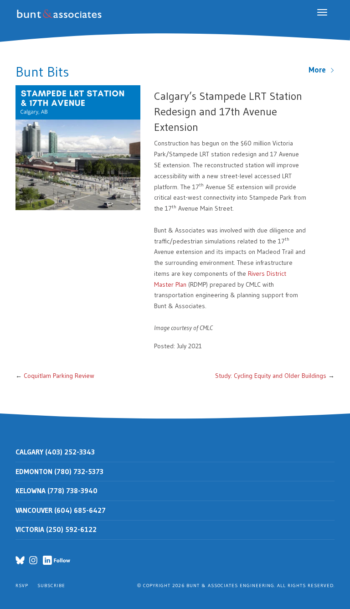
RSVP (21, 585)
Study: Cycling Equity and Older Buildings (270, 376)
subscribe (51, 585)
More (319, 69)
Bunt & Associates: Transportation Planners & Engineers (60, 14)
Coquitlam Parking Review (59, 376)
